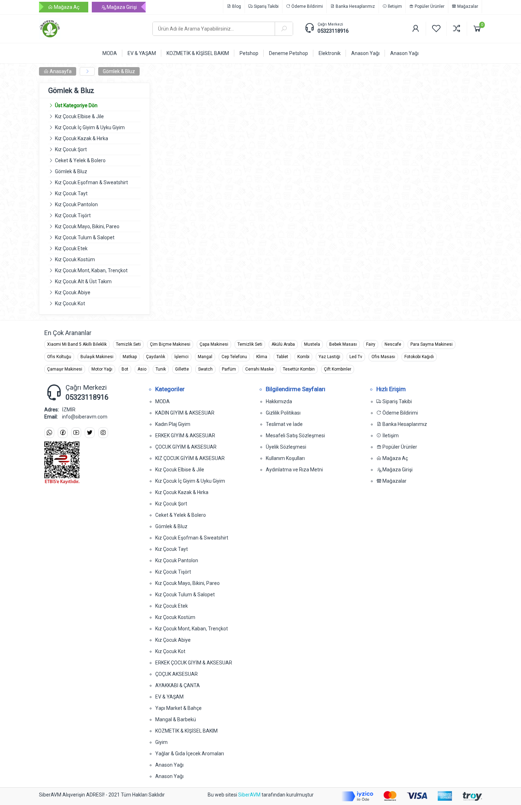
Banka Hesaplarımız (355, 6)
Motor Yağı (101, 369)
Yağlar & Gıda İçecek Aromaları (189, 753)
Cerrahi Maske (259, 369)
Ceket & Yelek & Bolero (80, 160)
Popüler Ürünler (429, 6)
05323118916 (333, 31)
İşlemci (181, 356)
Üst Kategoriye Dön (76, 105)
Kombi (303, 356)
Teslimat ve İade (284, 424)
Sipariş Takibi (266, 6)
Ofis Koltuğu (59, 356)
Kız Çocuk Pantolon (76, 204)
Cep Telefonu (234, 356)
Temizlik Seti (128, 344)
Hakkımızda (279, 401)
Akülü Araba (283, 344)
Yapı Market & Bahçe (178, 708)
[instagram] (103, 432)
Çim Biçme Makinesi (170, 344)
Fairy (370, 344)
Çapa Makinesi (214, 344)
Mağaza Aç (66, 7)
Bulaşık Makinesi (96, 356)
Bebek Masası (343, 344)
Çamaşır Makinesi (64, 369)
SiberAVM (249, 795)
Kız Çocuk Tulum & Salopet (84, 237)
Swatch (205, 369)
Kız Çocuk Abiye (72, 292)
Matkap (130, 356)
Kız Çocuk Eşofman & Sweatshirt (91, 182)
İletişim (394, 6)
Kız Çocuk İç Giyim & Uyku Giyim (90, 127)
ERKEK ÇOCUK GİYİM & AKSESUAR (193, 663)
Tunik (161, 369)
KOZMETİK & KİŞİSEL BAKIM (186, 731)
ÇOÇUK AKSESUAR (176, 674)
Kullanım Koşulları (285, 458)
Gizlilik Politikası (283, 413)
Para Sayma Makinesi (431, 344)
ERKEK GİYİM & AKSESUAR (185, 435)
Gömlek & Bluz (119, 71)
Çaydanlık (155, 356)
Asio (142, 369)
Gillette (182, 369)
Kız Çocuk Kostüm (75, 259)
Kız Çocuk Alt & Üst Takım (83, 281)
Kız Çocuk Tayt (71, 193)
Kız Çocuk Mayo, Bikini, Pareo (87, 226)
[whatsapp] (49, 432)
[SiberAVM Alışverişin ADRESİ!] (90, 28)
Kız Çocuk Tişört (73, 215)
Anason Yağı (169, 765)
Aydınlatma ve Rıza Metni (294, 469)
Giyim (161, 742)
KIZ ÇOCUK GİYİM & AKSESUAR (190, 458)
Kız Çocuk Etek (71, 248)
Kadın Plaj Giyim (172, 424)
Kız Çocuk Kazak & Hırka (81, 138)
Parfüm (229, 369)
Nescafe (393, 344)
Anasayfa (60, 71)
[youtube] (76, 432)
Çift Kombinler (337, 369)
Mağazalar (467, 6)
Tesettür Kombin (299, 369)
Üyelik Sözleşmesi (286, 447)
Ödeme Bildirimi (306, 6)
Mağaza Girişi (121, 7)
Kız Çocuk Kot (70, 303)
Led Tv (355, 356)
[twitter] (90, 432)
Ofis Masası (383, 356)
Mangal (205, 356)
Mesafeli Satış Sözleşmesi (295, 435)
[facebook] (63, 432)
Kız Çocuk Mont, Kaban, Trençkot (91, 270)
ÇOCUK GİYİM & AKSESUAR (186, 447)
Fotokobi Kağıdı (419, 356)
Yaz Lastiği (329, 356)
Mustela (312, 344)
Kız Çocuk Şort (71, 149)
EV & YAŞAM (169, 697)
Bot (125, 369)
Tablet (282, 356)
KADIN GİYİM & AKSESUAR (184, 413)
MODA (162, 401)
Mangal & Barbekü (175, 719)
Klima (261, 356)
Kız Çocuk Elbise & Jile (79, 116)
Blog (236, 6)
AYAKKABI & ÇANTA (177, 685)
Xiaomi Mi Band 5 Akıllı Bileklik (77, 344)
